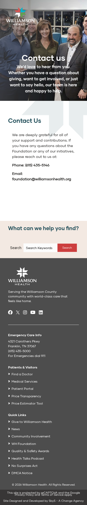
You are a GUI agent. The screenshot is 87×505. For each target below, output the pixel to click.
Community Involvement (31, 436)
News (16, 429)
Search (15, 248)
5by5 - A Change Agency (66, 500)
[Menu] (76, 15)
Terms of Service (52, 494)
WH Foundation (24, 444)
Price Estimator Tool (27, 403)
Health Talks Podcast (28, 458)
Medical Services (24, 381)
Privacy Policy (24, 494)
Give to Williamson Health (32, 422)
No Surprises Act (25, 465)
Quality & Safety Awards (30, 451)
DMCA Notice (22, 473)
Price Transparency (26, 396)
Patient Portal (22, 388)
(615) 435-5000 (19, 351)
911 (43, 356)
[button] (67, 248)
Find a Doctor (22, 374)
